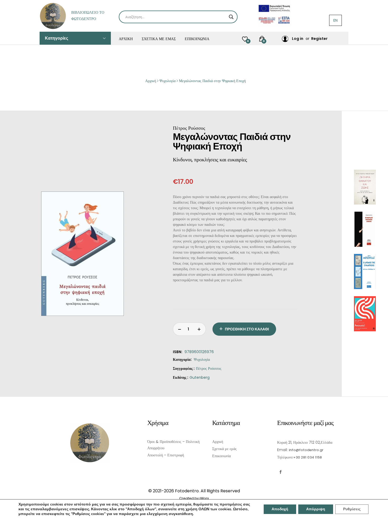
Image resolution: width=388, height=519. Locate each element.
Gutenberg (200, 377)
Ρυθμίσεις (352, 509)
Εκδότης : (180, 377)
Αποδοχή (280, 509)
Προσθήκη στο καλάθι (247, 329)
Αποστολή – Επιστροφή (165, 455)
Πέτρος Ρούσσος (208, 368)
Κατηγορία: (182, 359)
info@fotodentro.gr (306, 449)
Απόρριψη (315, 509)
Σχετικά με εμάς (159, 39)
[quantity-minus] (199, 329)
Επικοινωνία (197, 39)
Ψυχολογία (202, 359)
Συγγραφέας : (184, 368)
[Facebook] (280, 472)
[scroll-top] (380, 511)
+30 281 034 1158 (307, 457)
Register (319, 38)
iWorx (204, 498)
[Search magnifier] (231, 17)
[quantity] (179, 329)
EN (335, 20)
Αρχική (126, 39)
